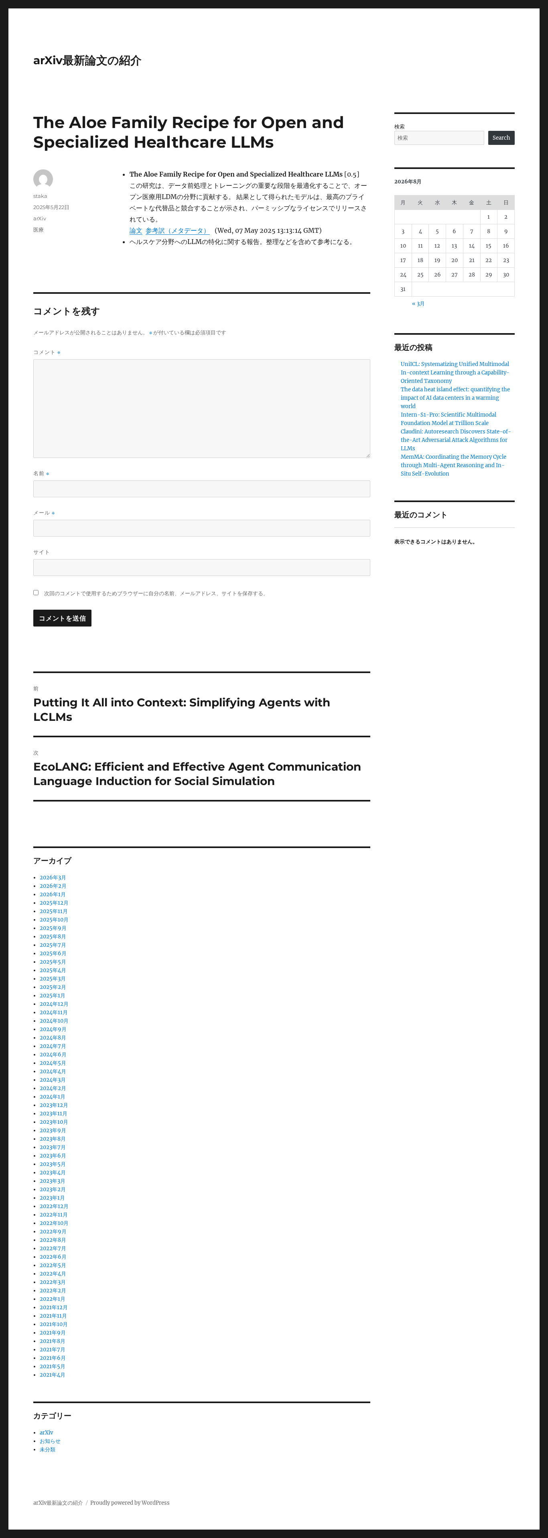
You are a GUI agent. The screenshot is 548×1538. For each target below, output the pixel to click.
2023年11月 (53, 1113)
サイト (41, 552)
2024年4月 (53, 1071)
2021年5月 (52, 1366)
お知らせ (50, 1441)
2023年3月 (52, 1181)
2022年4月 (53, 1273)
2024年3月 (53, 1079)
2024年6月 (53, 1054)
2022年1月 (52, 1299)
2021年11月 (53, 1315)
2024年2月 (53, 1088)
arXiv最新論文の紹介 (87, 60)
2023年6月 (53, 1155)
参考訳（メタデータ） (178, 230)
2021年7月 (52, 1349)
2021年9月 (53, 1332)
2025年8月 (53, 936)
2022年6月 (53, 1256)
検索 (399, 126)
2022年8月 (53, 1240)
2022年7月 (53, 1248)
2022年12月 (54, 1206)
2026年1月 (53, 894)
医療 (38, 229)
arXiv (39, 218)
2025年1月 (52, 995)
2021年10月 (54, 1324)
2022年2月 (53, 1290)
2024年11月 (54, 1012)
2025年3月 (53, 978)
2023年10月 (54, 1122)
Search (501, 137)
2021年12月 (54, 1307)
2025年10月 (54, 919)
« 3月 (418, 303)
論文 (136, 230)
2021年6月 (53, 1358)
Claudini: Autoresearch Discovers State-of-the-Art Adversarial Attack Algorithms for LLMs (456, 440)
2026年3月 (53, 877)
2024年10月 (54, 1020)
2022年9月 (53, 1231)
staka (40, 196)
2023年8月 (53, 1138)
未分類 (47, 1449)
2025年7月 (53, 945)
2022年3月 (53, 1282)
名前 (41, 473)
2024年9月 (53, 1029)
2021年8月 (52, 1341)
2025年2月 (53, 987)
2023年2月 (53, 1189)
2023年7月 (53, 1147)
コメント (47, 352)
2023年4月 (53, 1172)
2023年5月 (53, 1164)
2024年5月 (53, 1063)
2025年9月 (53, 928)
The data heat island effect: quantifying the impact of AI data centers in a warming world (455, 398)
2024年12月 (54, 1004)
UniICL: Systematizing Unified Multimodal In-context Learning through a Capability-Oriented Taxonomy (455, 372)
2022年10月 (54, 1223)
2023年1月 (52, 1197)
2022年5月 (53, 1265)
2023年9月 (53, 1130)
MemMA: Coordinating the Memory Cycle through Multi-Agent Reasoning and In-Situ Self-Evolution (453, 465)
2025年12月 (54, 902)
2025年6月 (53, 953)
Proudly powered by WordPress (130, 1502)
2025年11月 (54, 911)
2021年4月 (52, 1374)
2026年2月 (53, 886)
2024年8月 (53, 1037)
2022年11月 (54, 1214)
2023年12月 (54, 1105)
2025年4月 (53, 970)
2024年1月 (52, 1096)
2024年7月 (53, 1046)
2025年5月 (53, 961)
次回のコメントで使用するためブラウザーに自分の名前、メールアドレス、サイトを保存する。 (156, 593)
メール (44, 512)
